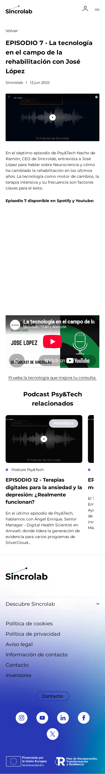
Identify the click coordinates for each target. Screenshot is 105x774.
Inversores (18, 675)
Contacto (17, 665)
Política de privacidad (33, 634)
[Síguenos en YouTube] (42, 718)
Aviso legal (19, 644)
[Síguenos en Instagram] (21, 718)
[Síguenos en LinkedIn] (63, 718)
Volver (12, 30)
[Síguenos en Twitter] (53, 734)
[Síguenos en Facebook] (84, 718)
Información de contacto (36, 655)
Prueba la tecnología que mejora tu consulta (52, 377)
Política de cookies (29, 624)
